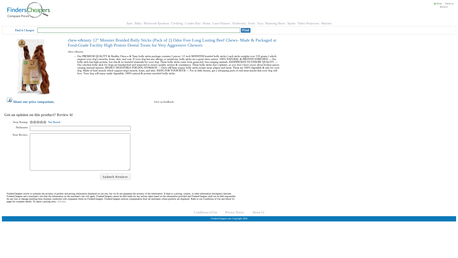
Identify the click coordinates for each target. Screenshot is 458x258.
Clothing (177, 23)
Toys (260, 23)
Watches (326, 23)
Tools (251, 23)
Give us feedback (164, 101)
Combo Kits (193, 23)
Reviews (444, 7)
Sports (291, 23)
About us (449, 3)
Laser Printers (221, 23)
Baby (138, 23)
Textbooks (239, 23)
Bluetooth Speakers (156, 23)
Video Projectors (308, 23)
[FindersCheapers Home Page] (28, 16)
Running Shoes (275, 23)
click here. (61, 201)
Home (439, 3)
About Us (258, 212)
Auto (129, 23)
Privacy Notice (234, 212)
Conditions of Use (205, 212)
